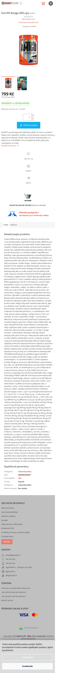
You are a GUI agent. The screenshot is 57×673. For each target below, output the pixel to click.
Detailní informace (8, 145)
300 (19, 478)
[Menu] (51, 3)
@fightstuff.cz (11, 575)
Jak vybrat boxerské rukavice (13, 592)
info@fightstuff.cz (13, 555)
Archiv (7, 541)
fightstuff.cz (10, 571)
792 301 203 (10, 559)
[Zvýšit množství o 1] (32, 115)
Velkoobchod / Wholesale (11, 524)
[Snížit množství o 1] (32, 118)
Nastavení (27, 657)
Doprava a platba (8, 516)
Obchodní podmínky (9, 512)
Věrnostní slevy (7, 508)
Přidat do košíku (30, 125)
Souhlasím (27, 666)
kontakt (4, 520)
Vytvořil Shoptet (31, 627)
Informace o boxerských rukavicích (15, 588)
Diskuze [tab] (13, 224)
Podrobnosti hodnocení (28, 22)
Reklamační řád (7, 528)
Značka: (30, 26)
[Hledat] (21, 3)
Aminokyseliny (24, 471)
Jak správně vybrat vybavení (13, 596)
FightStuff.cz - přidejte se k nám (19, 567)
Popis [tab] (6, 224)
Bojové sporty (7, 600)
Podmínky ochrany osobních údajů (15, 532)
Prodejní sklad (7, 536)
